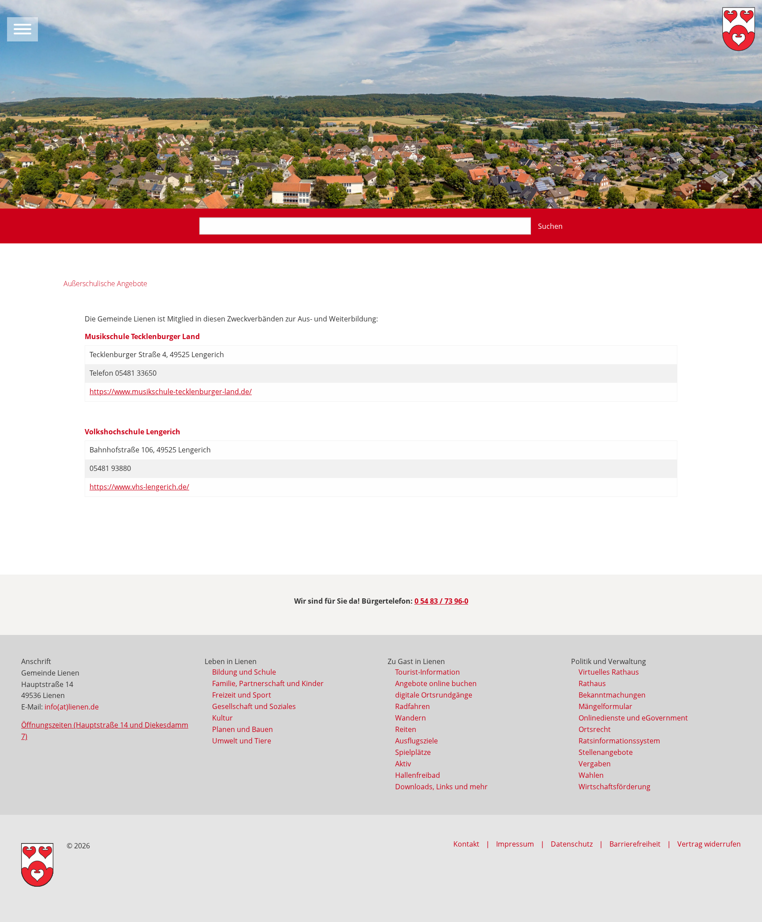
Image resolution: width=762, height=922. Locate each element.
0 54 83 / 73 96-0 (441, 601)
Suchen (550, 226)
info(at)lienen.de (72, 707)
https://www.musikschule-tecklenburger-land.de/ (171, 391)
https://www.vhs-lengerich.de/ (139, 487)
